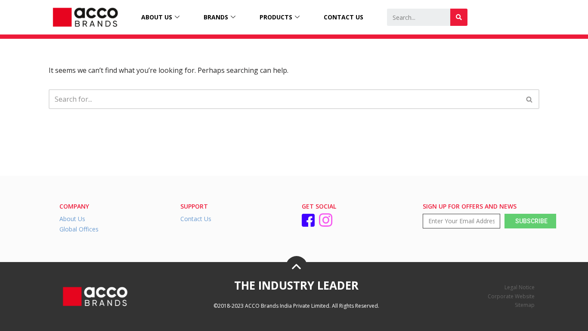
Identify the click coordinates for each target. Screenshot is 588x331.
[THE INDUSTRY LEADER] (296, 267)
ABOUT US (156, 17)
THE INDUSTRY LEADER (296, 285)
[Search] (458, 17)
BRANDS (216, 17)
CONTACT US (343, 17)
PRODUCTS (276, 17)
